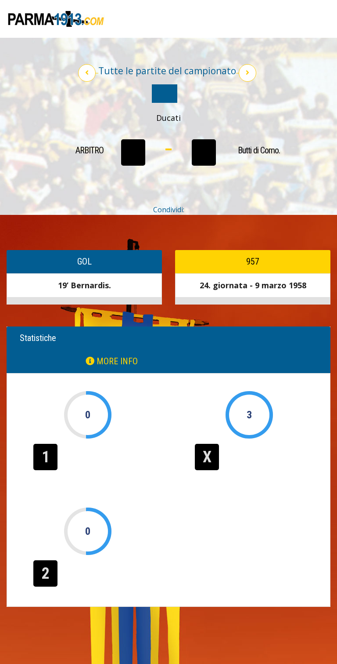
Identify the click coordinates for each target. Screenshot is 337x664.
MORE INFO (116, 361)
